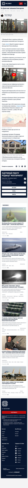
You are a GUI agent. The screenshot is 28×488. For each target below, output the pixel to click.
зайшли (7, 44)
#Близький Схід (4, 392)
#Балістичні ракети (10, 296)
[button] (24, 3)
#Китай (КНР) (4, 329)
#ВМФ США (4, 265)
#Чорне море (10, 233)
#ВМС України (16, 296)
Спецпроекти (4, 437)
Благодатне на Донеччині (7, 127)
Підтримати (14, 412)
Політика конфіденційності (6, 469)
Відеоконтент (4, 439)
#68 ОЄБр (2, 10)
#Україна (2, 12)
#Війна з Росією (7, 10)
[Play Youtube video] (14, 75)
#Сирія (23, 392)
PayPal (14, 191)
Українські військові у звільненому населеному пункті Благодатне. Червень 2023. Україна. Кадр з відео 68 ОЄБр (13, 155)
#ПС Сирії (17, 392)
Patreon (14, 187)
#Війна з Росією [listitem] (5, 456)
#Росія (21, 232)
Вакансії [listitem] (16, 435)
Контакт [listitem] (16, 433)
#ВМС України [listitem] (5, 450)
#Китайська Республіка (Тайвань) (12, 329)
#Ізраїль (9, 392)
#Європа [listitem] (3, 458)
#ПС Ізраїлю (12, 392)
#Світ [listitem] (3, 454)
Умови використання (20, 468)
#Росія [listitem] (3, 460)
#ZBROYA (21, 294)
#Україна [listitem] (4, 452)
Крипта (14, 194)
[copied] (25, 179)
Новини (3, 431)
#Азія (3, 328)
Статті (3, 433)
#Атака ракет (4, 296)
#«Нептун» (3, 294)
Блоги (3, 435)
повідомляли (19, 106)
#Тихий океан (22, 329)
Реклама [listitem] (17, 431)
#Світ (7, 265)
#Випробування (4, 360)
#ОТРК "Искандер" (5, 297)
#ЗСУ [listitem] (3, 446)
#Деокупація (18, 10)
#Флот (7, 233)
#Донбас (22, 10)
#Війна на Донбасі (13, 10)
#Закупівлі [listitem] (4, 448)
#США (10, 265)
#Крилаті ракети (21, 296)
